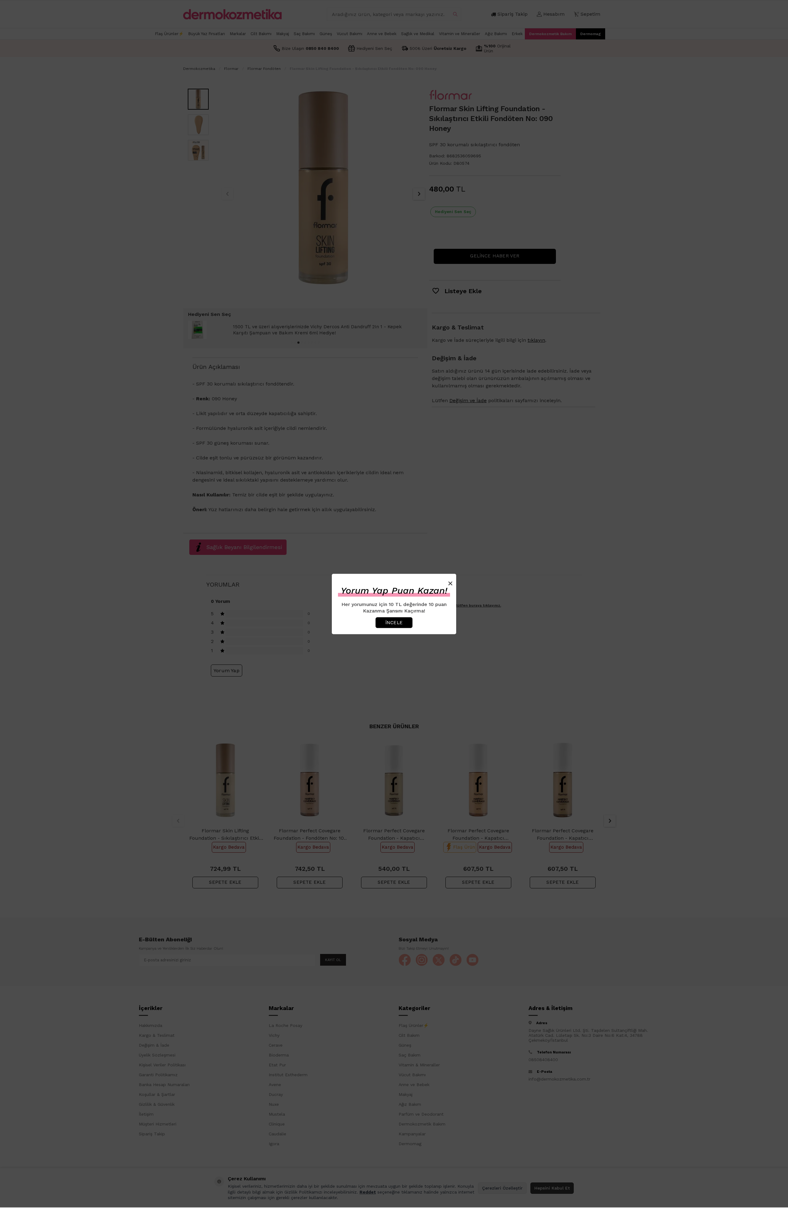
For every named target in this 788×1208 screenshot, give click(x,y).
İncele (394, 622)
